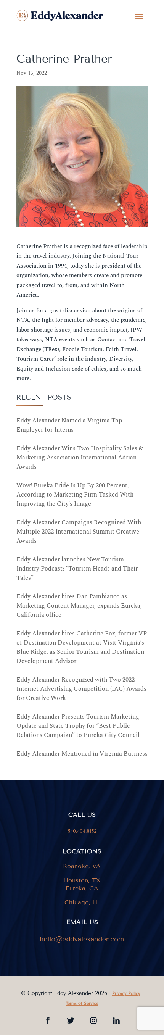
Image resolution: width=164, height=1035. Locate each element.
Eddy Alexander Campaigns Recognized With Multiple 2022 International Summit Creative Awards (78, 531)
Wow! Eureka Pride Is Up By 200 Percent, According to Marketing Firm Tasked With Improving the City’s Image (74, 494)
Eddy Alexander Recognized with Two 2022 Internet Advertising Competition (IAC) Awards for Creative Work (81, 689)
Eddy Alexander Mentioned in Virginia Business (82, 753)
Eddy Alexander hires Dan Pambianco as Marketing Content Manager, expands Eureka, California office (79, 605)
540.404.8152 (82, 831)
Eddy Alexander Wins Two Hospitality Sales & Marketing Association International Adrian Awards (79, 457)
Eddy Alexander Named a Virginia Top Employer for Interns (69, 425)
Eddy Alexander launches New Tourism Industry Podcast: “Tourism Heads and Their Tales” (77, 568)
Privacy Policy (126, 993)
